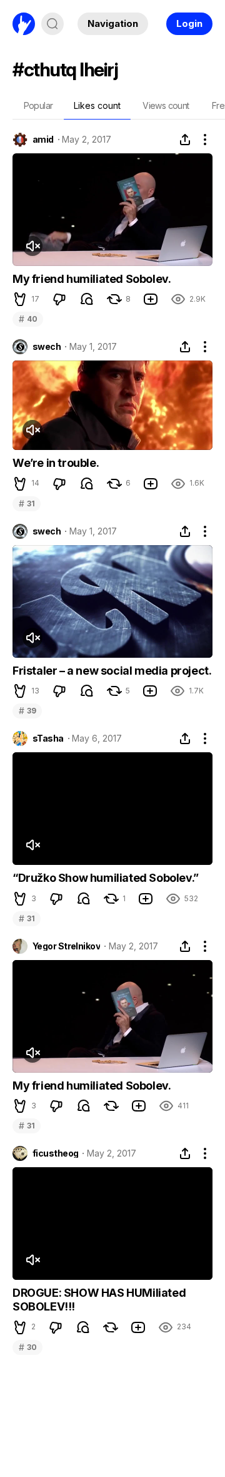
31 (26, 503)
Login (189, 23)
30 (27, 1347)
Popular (38, 105)
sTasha (48, 738)
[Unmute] (32, 246)
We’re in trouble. (55, 462)
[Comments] (86, 299)
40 (28, 319)
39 (27, 710)
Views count (165, 105)
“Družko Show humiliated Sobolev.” (105, 877)
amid (43, 139)
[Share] (185, 139)
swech (46, 346)
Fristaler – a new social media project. (111, 670)
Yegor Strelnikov (66, 946)
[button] (20, 299)
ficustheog (55, 1153)
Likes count (97, 105)
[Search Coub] (52, 24)
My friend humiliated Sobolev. (91, 278)
